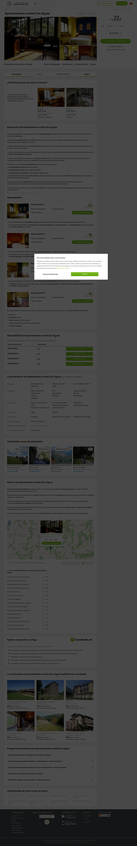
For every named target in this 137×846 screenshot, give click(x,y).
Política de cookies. (63, 268)
